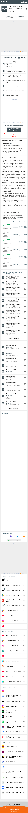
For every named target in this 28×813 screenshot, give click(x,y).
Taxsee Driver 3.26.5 (11, 394)
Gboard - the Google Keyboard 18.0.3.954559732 (13, 696)
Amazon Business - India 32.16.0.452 (15, 792)
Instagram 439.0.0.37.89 (12, 621)
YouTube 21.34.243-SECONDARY (14, 671)
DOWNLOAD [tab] (4, 53)
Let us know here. (17, 804)
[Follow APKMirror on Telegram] (17, 537)
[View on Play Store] (19, 58)
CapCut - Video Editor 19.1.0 (13, 585)
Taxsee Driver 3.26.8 (11, 376)
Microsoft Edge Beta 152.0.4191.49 (14, 777)
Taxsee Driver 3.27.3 (11, 352)
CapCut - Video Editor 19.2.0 (13, 701)
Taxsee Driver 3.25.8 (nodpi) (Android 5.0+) (13, 299)
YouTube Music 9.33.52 (11, 626)
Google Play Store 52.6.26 (12, 610)
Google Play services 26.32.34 (13, 681)
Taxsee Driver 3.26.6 (11, 389)
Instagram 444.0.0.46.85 (12, 706)
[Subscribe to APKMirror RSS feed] (24, 537)
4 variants (9, 360)
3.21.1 (16, 16)
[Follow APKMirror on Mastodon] (11, 537)
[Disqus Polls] (14, 433)
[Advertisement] (14, 36)
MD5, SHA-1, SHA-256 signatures (13, 86)
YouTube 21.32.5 (10, 615)
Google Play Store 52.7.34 (12, 595)
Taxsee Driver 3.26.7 (11, 382)
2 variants (9, 371)
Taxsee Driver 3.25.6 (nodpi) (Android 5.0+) (13, 316)
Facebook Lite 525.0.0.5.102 (13, 732)
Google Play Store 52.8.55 (12, 640)
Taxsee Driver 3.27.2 (11, 358)
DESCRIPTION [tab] (19, 53)
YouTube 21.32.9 (10, 676)
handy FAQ (18, 217)
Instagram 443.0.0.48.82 (12, 691)
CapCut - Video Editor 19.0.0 (13, 590)
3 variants (9, 403)
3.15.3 (10, 143)
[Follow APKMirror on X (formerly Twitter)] (4, 537)
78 (11, 63)
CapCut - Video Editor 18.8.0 (13, 580)
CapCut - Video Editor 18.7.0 (13, 605)
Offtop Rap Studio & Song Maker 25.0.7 (15, 782)
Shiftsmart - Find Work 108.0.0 (13, 767)
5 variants (9, 347)
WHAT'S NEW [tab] (11, 53)
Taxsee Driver (9, 16)
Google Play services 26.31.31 (13, 661)
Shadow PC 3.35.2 (10, 762)
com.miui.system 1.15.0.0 (12, 651)
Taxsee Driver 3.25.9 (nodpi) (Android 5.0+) (13, 294)
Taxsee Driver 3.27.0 (11, 370)
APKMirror (6, 2)
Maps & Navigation (7, 57)
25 (12, 90)
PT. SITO (12, 11)
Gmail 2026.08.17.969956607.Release (13, 737)
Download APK (15, 129)
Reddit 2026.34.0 (10, 666)
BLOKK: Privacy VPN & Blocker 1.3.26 (15, 787)
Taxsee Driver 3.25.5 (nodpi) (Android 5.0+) (13, 324)
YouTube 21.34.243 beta (12, 656)
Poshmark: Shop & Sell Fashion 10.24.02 (16, 751)
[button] (16, 58)
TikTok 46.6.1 (9, 716)
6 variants (9, 353)
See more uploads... (14, 338)
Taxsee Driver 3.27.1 (11, 365)
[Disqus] (14, 472)
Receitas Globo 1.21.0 (11, 746)
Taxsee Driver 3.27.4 (11, 345)
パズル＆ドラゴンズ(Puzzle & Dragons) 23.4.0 (13, 726)
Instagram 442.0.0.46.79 (12, 645)
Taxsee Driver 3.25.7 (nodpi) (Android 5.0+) (13, 311)
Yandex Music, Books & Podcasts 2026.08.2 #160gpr (14, 757)
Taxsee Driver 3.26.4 (11, 401)
